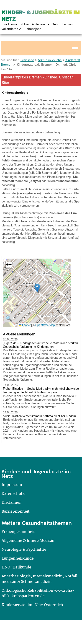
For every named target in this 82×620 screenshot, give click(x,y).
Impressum (12, 484)
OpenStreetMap (45, 325)
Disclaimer (11, 502)
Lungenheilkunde (18, 558)
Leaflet (26, 325)
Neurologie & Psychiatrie (24, 549)
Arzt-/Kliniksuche (50, 60)
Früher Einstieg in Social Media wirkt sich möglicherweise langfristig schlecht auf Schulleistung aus (41, 390)
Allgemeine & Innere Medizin (28, 540)
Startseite (27, 60)
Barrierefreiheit (16, 511)
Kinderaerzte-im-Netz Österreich (32, 604)
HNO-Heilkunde (16, 567)
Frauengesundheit (18, 531)
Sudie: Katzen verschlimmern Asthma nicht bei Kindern (39, 416)
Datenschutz (13, 493)
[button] (37, 288)
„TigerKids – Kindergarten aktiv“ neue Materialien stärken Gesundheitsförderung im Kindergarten (40, 344)
